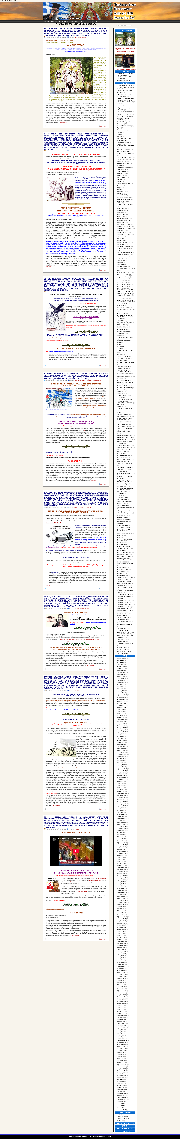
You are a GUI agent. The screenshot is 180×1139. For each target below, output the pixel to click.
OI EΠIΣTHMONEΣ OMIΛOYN (125, 153)
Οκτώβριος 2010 (121, 1048)
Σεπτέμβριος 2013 (121, 976)
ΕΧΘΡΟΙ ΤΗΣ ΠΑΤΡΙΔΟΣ (124, 374)
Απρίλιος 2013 (121, 986)
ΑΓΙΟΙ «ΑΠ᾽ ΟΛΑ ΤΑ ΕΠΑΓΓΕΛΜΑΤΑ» (122, 170)
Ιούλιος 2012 (120, 1005)
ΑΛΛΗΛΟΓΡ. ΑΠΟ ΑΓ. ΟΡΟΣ (124, 199)
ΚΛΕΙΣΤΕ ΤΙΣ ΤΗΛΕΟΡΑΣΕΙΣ (125, 408)
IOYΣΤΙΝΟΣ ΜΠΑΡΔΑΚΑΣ (124, 138)
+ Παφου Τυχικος (121, 96)
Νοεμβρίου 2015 (121, 923)
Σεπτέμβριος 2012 (121, 1001)
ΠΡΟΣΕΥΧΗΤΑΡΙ (121, 571)
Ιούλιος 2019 (120, 832)
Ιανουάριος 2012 (121, 1017)
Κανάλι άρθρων (122, 1116)
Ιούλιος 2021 (120, 783)
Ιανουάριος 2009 (121, 1091)
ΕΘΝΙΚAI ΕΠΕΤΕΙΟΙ (122, 329)
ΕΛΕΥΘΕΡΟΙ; (120, 346)
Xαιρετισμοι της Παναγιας (124, 167)
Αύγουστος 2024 (121, 707)
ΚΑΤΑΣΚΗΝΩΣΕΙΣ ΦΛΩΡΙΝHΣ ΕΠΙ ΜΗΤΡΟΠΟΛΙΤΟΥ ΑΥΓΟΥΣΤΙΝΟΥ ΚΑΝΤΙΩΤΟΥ (125, 401)
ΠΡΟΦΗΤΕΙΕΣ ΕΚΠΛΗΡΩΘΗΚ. (89, 21)
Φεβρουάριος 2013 (122, 990)
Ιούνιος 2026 (120, 662)
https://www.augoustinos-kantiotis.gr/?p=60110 (61, 351)
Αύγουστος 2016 (121, 904)
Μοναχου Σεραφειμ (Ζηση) (124, 449)
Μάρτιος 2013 (120, 989)
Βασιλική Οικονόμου (122, 266)
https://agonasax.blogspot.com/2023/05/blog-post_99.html (60, 641)
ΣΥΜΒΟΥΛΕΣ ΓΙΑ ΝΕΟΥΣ (124, 600)
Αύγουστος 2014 (121, 954)
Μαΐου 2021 (120, 787)
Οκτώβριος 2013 (121, 974)
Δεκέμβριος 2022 (121, 748)
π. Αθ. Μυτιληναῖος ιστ (123, 499)
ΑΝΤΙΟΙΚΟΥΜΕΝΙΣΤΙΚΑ (123, 220)
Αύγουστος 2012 (121, 1003)
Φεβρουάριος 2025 (122, 695)
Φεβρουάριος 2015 (122, 941)
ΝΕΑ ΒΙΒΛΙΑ (120, 453)
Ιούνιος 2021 (120, 785)
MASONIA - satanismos (80, 292)
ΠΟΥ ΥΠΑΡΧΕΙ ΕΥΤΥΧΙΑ (124, 556)
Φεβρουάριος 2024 (122, 719)
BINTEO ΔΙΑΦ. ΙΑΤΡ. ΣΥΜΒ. (125, 116)
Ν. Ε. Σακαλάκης (121, 451)
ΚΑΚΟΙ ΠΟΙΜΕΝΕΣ (122, 395)
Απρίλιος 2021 (121, 789)
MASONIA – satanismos (123, 149)
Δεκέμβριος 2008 (121, 1093)
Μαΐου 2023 (120, 738)
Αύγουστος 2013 (121, 978)
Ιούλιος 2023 (120, 734)
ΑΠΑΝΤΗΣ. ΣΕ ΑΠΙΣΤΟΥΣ (124, 226)
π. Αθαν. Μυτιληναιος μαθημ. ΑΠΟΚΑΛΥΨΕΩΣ (125, 502)
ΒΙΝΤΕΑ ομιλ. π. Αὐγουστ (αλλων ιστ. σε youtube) (124, 275)
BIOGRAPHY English (123, 122)
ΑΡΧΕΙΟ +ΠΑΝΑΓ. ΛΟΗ (123, 248)
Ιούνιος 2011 (120, 1032)
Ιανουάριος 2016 (121, 919)
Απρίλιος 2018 (121, 863)
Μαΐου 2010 (120, 1058)
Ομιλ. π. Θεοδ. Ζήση (122, 484)
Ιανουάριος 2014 (121, 968)
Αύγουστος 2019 (121, 830)
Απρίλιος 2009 (121, 1085)
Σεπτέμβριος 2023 (121, 730)
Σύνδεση (119, 1114)
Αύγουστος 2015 (121, 929)
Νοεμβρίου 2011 (121, 1021)
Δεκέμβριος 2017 (121, 871)
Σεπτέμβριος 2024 (121, 705)
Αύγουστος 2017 (121, 880)
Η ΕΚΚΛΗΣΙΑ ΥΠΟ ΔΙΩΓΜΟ (124, 376)
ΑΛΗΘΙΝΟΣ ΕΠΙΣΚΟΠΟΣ (124, 197)
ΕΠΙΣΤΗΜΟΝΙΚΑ (121, 360)
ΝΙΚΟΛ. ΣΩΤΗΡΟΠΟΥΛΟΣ (124, 459)
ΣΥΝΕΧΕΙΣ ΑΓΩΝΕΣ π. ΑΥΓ (124, 609)
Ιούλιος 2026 (120, 660)
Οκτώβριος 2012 (121, 999)
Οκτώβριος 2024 (121, 703)
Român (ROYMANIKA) (123, 163)
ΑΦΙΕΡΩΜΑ (120, 262)
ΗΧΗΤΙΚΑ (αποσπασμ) (123, 380)
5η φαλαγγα (120, 103)
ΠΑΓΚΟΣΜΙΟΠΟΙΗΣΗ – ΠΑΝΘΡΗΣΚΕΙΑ (123, 530)
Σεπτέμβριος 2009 (121, 1075)
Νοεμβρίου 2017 (121, 873)
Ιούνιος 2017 (120, 884)
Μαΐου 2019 (120, 836)
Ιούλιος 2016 (120, 906)
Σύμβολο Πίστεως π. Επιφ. (124, 594)
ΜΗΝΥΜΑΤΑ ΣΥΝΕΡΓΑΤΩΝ (124, 437)
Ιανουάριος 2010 (121, 1067)
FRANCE (119, 132)
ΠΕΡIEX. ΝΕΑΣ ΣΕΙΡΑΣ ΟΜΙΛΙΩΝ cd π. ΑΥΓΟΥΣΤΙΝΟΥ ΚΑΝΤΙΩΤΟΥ (125, 548)
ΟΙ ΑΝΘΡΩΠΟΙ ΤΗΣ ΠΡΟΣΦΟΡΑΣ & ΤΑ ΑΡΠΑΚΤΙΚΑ (126, 472)
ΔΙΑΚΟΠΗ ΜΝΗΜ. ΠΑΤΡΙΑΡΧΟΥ (126, 309)
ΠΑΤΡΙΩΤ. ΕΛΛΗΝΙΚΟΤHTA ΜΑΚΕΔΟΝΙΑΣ (124, 540)
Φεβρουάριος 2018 (122, 867)
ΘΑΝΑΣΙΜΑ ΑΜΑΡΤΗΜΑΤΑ (124, 388)
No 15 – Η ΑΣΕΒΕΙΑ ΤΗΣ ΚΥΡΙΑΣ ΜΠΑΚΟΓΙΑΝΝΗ (86, 317)
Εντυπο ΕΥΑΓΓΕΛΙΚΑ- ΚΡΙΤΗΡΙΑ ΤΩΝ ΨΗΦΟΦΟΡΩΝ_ (76, 335)
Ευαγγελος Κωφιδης (122, 368)
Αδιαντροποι (120, 187)
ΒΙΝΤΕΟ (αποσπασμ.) (123, 278)
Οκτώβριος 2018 (121, 851)
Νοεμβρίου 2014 (121, 947)
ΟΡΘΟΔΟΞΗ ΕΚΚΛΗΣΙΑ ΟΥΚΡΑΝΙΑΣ (123, 492)
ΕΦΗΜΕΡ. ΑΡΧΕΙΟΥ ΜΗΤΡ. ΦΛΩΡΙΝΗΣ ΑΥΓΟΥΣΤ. (124, 371)
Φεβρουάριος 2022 (122, 769)
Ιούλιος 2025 (120, 684)
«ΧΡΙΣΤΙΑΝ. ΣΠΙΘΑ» (122, 94)
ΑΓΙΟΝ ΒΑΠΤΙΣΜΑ (122, 173)
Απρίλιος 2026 (121, 666)
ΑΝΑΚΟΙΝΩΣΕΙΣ (121, 208)
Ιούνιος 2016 (120, 908)
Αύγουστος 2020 (121, 806)
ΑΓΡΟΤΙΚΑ (120, 179)
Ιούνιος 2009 (120, 1081)
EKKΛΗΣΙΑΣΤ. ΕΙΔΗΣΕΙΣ (124, 126)
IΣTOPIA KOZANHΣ (122, 140)
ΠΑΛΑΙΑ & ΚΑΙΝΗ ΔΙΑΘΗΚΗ (124, 533)
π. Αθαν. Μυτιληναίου (123, 505)
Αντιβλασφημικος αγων (123, 218)
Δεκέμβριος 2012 (121, 995)
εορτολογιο (120, 354)
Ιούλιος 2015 (120, 931)
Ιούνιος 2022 (120, 760)
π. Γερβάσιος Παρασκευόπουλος (126, 507)
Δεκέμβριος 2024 (121, 699)
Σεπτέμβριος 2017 (121, 878)
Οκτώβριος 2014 (121, 949)
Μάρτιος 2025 (120, 693)
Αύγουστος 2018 (121, 855)
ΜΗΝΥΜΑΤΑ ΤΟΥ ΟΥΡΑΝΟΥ (125, 439)
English (119, 128)
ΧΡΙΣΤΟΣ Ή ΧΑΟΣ (122, 647)
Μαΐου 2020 (120, 812)
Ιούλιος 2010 (120, 1054)
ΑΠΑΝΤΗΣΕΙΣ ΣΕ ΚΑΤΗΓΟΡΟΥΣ (60, 21)
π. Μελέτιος (120, 523)
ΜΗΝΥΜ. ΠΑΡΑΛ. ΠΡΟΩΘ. (124, 432)
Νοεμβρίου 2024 (121, 701)
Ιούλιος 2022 (120, 758)
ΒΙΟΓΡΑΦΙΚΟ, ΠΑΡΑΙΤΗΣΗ (124, 294)
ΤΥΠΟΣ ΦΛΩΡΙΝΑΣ (122, 628)
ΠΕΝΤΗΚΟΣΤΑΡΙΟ (122, 545)
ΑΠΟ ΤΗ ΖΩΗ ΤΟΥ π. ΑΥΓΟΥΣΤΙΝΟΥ (123, 237)
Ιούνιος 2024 (120, 711)
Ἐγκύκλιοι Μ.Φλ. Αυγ (122, 327)
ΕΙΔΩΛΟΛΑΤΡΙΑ (121, 333)
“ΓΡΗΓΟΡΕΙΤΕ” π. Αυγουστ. (124, 85)
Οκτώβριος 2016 (121, 900)
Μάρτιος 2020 (120, 816)
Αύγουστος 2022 (121, 756)
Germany (119, 136)
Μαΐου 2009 (120, 1083)
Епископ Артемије (122, 653)
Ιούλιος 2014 (120, 956)
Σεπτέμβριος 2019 (121, 828)
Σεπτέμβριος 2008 (121, 1099)
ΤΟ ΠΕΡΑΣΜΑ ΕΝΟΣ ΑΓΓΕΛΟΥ (125, 621)
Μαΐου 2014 (120, 960)
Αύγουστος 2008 (121, 1101)
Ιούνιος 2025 (120, 686)
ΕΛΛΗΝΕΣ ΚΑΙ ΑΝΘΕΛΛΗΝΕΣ (125, 350)
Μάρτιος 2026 (120, 668)
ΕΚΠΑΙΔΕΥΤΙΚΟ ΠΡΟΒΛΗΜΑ (125, 337)
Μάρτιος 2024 (120, 717)
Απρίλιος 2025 (121, 691)
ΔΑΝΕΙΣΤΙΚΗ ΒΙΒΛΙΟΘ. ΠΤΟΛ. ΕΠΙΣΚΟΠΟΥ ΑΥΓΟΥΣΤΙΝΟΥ (125, 300)
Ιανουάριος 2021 (121, 795)
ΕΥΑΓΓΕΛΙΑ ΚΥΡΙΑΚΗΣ (123, 366)
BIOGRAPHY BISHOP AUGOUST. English (123, 119)
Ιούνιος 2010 (120, 1056)
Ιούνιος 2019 (120, 834)
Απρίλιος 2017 (121, 888)
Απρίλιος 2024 (121, 715)
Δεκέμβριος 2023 (121, 724)
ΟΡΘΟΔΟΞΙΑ (120, 495)
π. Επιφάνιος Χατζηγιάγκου (124, 513)
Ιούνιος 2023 (120, 736)
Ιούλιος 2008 (120, 1103)
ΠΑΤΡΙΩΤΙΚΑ (120, 543)
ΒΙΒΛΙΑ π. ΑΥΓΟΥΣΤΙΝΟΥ (124, 272)
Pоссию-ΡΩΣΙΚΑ (121, 161)
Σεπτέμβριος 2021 (121, 779)
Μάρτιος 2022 (120, 767)
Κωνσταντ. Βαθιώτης (122, 414)
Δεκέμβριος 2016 (121, 896)
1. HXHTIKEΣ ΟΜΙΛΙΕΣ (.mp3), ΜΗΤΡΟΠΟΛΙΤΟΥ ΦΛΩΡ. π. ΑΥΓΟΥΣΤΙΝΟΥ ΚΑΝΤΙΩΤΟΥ (125, 100)
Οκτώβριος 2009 (121, 1073)
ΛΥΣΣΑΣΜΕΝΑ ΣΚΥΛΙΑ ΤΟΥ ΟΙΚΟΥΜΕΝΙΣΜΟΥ (125, 419)
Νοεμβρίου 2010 (121, 1046)
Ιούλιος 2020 (120, 808)
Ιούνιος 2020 (120, 810)
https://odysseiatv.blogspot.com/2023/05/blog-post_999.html (62, 710)
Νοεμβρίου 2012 (121, 997)
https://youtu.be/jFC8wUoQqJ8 (88, 303)
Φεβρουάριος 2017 (122, 892)
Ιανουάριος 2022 (121, 771)
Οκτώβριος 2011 (121, 1023)
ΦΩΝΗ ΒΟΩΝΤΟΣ (122, 639)
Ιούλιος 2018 (120, 857)
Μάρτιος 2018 (120, 865)
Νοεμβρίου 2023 (121, 726)
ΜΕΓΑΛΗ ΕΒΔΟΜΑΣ (122, 424)
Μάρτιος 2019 (120, 841)
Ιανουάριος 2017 (121, 894)
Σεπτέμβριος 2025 (121, 680)
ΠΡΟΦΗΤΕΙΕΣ (121, 573)
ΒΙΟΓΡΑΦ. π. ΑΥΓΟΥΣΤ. (123, 292)
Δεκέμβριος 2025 (121, 674)
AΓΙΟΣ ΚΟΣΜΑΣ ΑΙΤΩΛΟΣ (124, 112)
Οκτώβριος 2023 (121, 728)
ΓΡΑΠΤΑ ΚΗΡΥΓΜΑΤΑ (123, 298)
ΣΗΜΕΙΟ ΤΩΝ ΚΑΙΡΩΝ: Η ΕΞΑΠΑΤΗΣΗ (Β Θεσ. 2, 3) (124, 582)
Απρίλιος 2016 (121, 912)
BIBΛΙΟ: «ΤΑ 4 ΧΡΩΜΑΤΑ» (124, 114)
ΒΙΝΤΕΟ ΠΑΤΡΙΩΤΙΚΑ (123, 286)
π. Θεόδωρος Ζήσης (122, 515)
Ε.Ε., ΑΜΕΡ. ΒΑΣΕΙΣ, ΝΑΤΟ (124, 323)
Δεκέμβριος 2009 (121, 1069)
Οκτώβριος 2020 (121, 802)
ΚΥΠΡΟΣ (119, 412)
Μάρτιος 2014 (120, 964)
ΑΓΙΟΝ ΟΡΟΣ (120, 175)
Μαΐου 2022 (120, 763)
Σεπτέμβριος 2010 (121, 1050)
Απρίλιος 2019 (121, 838)
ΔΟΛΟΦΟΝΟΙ (120, 321)
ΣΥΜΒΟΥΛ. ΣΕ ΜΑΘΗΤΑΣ (124, 596)
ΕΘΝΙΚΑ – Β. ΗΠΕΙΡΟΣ (123, 331)
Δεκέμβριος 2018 (121, 847)
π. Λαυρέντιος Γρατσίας (123, 519)
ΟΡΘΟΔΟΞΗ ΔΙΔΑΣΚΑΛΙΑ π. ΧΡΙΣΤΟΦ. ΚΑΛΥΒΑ (125, 488)
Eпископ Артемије (122, 130)
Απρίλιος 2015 (121, 937)
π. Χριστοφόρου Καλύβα (123, 527)
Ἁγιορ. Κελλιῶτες (121, 177)
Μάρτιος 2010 (120, 1062)
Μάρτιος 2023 (120, 742)
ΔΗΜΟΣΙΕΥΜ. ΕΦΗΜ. (123, 307)
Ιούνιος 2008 (120, 1106)
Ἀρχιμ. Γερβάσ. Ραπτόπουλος (125, 252)
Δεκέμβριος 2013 (121, 970)
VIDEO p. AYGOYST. (123, 165)
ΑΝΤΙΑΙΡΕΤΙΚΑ (121, 216)
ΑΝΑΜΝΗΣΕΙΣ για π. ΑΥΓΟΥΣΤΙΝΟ (122, 211)
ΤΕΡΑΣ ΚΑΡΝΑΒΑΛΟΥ (123, 617)
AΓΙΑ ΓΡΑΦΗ (120, 110)
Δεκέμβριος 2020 (121, 797)
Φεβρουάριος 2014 (122, 966)
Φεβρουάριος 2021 (122, 793)
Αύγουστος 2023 (121, 732)
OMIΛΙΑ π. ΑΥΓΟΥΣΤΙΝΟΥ (124, 159)
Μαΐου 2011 (120, 1034)
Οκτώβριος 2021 (121, 777)
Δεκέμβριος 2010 (121, 1044)
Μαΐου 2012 (120, 1009)
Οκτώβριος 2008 (121, 1097)
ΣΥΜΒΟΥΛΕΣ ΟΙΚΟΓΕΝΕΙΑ (124, 605)
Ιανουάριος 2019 (121, 845)
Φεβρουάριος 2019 (122, 843)
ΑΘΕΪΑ (119, 189)
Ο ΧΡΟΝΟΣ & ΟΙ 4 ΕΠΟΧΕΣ (125, 469)
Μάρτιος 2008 (120, 1108)
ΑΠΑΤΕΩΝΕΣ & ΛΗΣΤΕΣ (123, 234)
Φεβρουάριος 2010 (122, 1064)
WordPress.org (121, 1120)
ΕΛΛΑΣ (119, 348)
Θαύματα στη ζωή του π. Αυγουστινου (123, 390)
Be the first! (103, 126)
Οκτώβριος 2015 (121, 925)
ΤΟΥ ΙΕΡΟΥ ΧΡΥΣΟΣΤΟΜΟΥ (125, 625)
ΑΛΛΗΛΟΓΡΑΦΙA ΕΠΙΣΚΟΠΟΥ (125, 205)
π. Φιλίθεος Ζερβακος (123, 525)
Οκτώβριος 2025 (121, 678)
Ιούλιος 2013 (120, 980)
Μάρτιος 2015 (120, 939)
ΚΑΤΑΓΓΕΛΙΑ (120, 397)
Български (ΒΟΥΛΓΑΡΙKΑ (124, 651)
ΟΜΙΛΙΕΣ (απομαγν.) (122, 486)
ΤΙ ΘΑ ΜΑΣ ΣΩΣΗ (122, 619)
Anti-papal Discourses (123, 108)
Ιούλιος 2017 (120, 882)
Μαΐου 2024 (120, 713)
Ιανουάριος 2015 (121, 943)
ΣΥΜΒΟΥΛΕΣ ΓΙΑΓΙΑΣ (123, 603)
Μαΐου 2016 (120, 910)
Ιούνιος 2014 (120, 958)
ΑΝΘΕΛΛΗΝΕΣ (121, 214)
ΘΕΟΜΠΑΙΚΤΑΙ (121, 393)
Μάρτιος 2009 (120, 1087)
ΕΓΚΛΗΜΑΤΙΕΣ (121, 325)
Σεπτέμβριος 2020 (121, 804)
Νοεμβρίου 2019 (121, 824)
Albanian (119, 106)
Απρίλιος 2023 (121, 740)
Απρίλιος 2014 (121, 962)
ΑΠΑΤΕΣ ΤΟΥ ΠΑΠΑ (122, 232)
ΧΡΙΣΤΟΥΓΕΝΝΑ (121, 649)
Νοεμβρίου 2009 (121, 1071)
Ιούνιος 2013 (120, 982)
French (119, 134)
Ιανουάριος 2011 (121, 1042)
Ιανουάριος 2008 (121, 1110)
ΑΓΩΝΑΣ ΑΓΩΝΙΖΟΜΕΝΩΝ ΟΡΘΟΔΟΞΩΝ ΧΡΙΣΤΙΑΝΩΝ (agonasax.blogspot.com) (78, 639)
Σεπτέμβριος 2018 (121, 853)
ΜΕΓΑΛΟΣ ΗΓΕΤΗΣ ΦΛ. (124, 76)
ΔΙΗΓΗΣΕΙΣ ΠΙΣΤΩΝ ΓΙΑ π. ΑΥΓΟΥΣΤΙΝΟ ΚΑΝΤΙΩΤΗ (124, 315)
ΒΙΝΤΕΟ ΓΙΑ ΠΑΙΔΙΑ (122, 280)
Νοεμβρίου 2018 (121, 849)
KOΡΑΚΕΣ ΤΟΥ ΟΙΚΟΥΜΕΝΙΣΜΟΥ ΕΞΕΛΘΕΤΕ (125, 145)
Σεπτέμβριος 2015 (121, 927)
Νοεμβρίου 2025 (121, 676)
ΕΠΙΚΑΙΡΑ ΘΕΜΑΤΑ (122, 356)
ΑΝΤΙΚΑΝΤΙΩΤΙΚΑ (123, 75)
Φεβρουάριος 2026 (122, 670)
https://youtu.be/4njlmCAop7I (53, 523)
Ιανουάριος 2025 (121, 697)
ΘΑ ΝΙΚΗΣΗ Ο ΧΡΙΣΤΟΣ (123, 386)
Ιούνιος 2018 (120, 859)
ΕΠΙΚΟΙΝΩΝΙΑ (75, 21)
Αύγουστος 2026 (121, 658)
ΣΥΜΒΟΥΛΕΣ (120, 598)
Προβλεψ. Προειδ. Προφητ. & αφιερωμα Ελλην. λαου (124, 559)
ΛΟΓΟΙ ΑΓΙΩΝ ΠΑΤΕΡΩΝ (124, 416)
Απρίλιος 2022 (121, 765)
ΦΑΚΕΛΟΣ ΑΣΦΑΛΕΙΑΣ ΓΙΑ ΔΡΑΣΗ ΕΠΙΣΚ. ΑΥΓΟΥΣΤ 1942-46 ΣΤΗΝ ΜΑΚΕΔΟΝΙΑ (125, 632)
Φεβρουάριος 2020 (122, 818)
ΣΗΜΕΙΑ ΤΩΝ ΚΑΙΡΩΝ (123, 579)
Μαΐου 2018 (120, 861)
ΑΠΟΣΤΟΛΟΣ (120, 244)
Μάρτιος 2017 (120, 890)
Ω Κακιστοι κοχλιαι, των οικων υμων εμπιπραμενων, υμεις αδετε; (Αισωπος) (76, 422)
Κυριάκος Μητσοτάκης (82, 891)
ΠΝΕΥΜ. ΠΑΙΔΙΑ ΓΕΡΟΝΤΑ (124, 552)
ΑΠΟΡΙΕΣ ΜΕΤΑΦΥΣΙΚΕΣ (124, 242)
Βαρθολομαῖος (121, 264)
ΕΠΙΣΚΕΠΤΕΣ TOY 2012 (123, 358)
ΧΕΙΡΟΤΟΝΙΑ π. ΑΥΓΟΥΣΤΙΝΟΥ (126, 643)
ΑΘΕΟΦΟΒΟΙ (120, 191)
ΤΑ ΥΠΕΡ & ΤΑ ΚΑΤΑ (122, 613)
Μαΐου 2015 (120, 935)
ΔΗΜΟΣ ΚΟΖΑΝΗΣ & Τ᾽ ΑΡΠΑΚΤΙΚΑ (123, 304)
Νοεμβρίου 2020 (121, 799)
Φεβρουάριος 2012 (122, 1015)
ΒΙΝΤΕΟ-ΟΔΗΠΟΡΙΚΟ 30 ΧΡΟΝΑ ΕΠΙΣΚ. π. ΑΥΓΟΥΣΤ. (125, 289)
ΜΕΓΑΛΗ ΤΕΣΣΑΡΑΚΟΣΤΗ (124, 426)
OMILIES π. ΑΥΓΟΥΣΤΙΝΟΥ (124, 157)
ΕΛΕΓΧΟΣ (120, 344)
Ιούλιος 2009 (120, 1079)
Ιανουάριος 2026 (121, 672)
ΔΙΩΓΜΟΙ (119, 318)
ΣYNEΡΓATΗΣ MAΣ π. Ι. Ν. (124, 577)
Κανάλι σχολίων (123, 1118)
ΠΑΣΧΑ (119, 537)
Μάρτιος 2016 (120, 915)
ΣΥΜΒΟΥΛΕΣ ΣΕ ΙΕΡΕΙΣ (124, 607)
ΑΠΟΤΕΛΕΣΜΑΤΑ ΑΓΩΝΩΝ (124, 246)
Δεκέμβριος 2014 (121, 945)
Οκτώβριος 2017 (121, 876)
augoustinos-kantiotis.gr (81, 1136)
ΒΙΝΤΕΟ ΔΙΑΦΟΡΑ (122, 282)
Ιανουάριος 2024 (121, 721)
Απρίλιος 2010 (121, 1060)
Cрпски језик (120, 124)
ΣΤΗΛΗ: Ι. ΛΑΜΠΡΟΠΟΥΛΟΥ (125, 587)
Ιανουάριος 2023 (121, 746)
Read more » (63, 122)
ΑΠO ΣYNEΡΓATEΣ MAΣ (124, 224)
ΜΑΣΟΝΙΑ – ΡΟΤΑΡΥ (123, 422)
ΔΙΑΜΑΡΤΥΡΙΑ (121, 313)
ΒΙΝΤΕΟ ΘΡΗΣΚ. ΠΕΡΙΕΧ (124, 284)
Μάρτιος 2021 (120, 791)
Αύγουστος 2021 (121, 781)
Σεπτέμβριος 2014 (121, 951)
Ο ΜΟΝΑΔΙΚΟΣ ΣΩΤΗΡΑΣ (124, 467)
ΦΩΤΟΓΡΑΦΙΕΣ (121, 641)
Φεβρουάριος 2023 (122, 744)
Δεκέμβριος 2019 (121, 822)
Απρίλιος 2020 (121, 814)
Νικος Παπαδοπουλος (123, 461)
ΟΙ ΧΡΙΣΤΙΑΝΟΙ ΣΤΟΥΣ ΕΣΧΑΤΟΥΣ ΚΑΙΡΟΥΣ (123, 481)
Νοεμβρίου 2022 (121, 750)
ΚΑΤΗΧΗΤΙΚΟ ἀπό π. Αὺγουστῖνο (123, 405)
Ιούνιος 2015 (120, 933)
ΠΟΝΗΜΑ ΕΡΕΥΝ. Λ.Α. (123, 554)
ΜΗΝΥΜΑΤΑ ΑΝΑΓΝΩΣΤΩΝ (124, 435)
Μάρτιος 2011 (120, 1038)
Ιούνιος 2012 (120, 1007)
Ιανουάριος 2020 (121, 820)
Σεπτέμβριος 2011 (121, 1025)
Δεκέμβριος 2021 (121, 773)
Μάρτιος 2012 (120, 1013)
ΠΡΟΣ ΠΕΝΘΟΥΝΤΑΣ (123, 569)
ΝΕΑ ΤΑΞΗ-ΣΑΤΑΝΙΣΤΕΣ (123, 455)
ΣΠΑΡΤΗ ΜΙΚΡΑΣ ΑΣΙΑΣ (123, 585)
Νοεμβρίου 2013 (121, 972)
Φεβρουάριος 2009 (122, 1089)
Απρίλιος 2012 (121, 1011)
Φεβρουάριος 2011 (122, 1040)
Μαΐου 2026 (120, 664)
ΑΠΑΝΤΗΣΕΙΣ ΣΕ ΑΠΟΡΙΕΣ (124, 228)
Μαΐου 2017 (120, 886)
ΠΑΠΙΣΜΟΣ (120, 535)
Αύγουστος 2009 (121, 1077)
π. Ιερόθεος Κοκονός (122, 517)
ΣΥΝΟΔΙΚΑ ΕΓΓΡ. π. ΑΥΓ (124, 611)
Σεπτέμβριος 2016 (121, 902)
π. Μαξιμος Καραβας (122, 521)
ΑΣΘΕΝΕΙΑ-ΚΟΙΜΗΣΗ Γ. (123, 254)
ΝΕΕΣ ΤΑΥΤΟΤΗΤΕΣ (122, 457)
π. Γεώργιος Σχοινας (122, 511)
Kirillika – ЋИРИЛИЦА (123, 142)
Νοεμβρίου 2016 (121, 898)
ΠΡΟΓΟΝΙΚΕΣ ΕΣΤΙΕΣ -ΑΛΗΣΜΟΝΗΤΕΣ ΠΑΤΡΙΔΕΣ (125, 562)
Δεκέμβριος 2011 (121, 1019)
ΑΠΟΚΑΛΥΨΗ (121, 240)
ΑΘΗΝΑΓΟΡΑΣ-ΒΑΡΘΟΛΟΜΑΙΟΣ (122, 194)
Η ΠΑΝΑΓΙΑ (120, 378)
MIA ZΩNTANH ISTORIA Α (124, 151)
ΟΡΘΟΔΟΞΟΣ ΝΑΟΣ (122, 497)
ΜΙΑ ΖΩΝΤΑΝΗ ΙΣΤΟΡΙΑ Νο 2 (125, 447)
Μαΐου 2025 (120, 689)
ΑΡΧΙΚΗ (46, 21)
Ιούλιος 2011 (120, 1030)
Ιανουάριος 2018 (121, 869)
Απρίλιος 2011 (120, 1036)
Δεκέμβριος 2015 (121, 921)
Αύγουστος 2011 (121, 1028)
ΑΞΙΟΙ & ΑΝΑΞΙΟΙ (122, 222)
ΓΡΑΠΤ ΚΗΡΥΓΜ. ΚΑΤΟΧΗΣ (125, 296)
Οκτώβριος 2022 (121, 752)
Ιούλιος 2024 (120, 709)
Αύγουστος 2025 (121, 682)
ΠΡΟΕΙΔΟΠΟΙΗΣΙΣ (122, 567)
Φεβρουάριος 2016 (122, 917)
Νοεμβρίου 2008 (121, 1095)
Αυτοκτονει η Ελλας (122, 257)
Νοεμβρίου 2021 (121, 775)
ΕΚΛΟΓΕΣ (120, 335)
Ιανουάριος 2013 (121, 993)
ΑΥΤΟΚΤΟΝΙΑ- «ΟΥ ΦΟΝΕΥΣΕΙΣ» (122, 259)
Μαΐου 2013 (120, 984)
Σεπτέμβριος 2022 (121, 754)
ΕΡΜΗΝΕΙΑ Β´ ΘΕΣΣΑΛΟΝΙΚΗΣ (126, 362)
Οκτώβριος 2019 (121, 826)
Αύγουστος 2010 (121, 1052)
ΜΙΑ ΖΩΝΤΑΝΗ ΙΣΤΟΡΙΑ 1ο (124, 445)
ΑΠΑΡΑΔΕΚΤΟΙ (121, 230)
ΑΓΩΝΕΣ (119, 181)
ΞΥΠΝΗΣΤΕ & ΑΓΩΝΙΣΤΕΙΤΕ (125, 463)
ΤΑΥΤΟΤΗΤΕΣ (121, 615)
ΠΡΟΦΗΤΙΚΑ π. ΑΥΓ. (122, 575)
